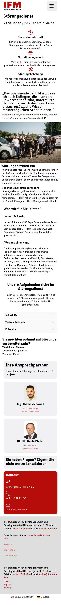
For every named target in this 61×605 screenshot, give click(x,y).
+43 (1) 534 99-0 (22, 529)
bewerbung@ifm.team (39, 535)
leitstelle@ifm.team (16, 510)
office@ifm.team (48, 529)
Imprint (7, 584)
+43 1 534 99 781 (30, 446)
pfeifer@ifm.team (30, 449)
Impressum (9, 550)
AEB (6, 539)
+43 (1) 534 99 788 (30, 409)
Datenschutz (10, 556)
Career (7, 581)
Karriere (8, 544)
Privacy (7, 588)
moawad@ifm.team (30, 412)
